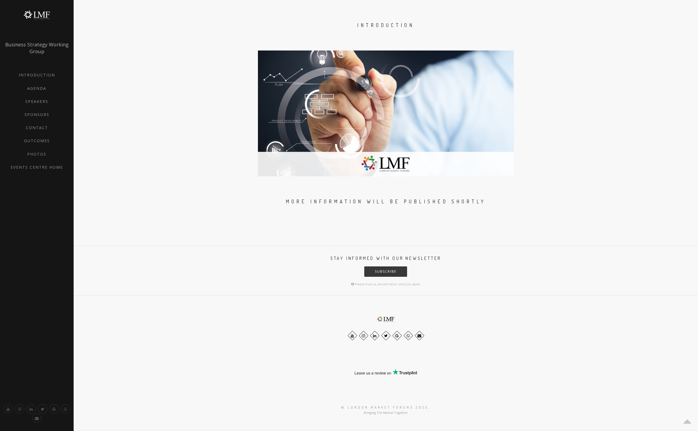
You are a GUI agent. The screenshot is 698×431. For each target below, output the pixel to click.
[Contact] (36, 418)
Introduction (37, 75)
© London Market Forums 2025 (384, 407)
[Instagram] (19, 409)
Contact (37, 127)
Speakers (36, 101)
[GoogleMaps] (54, 409)
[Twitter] (42, 409)
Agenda (36, 88)
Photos (36, 154)
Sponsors (37, 114)
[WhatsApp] (65, 409)
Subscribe (385, 271)
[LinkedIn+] (31, 409)
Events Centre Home (37, 167)
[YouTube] (8, 409)
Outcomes (37, 140)
